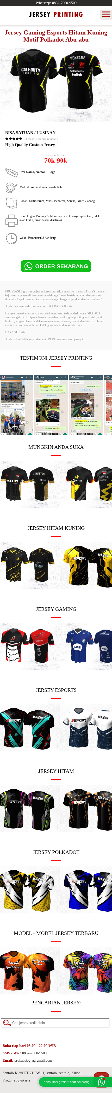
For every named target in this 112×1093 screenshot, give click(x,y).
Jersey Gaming (56, 609)
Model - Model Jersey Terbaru (56, 933)
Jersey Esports (56, 690)
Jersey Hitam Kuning (56, 528)
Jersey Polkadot (56, 852)
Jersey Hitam (56, 771)
